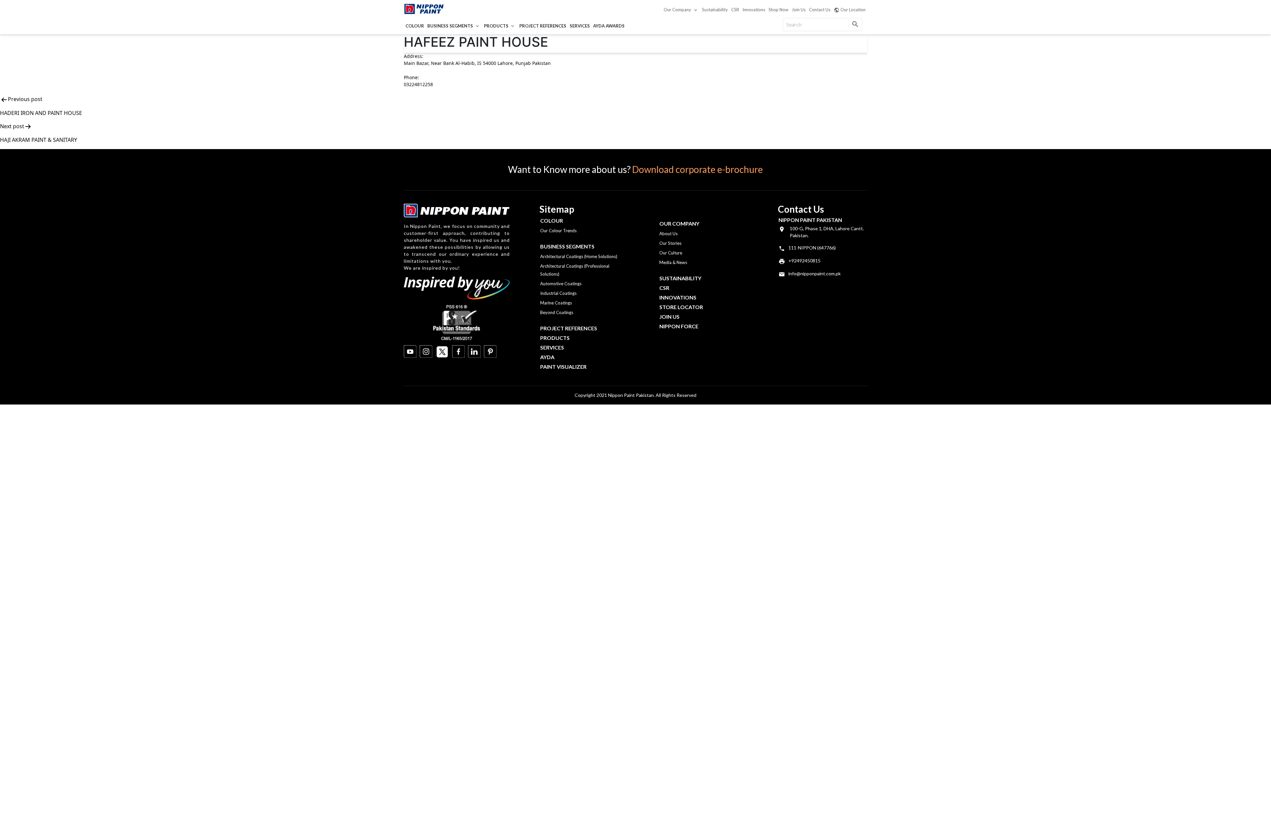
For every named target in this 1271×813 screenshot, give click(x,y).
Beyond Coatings (556, 312)
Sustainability (715, 9)
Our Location (853, 9)
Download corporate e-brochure (697, 169)
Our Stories (670, 243)
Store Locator (681, 307)
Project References (542, 25)
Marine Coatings (556, 302)
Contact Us (819, 9)
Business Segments (450, 25)
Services (580, 25)
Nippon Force (678, 326)
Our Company (677, 9)
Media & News (673, 262)
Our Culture (670, 252)
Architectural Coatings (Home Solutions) (578, 256)
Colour (414, 25)
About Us (668, 233)
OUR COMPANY (679, 223)
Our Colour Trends (558, 230)
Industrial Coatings (558, 293)
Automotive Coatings (561, 283)
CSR (735, 9)
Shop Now (778, 9)
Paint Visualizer (563, 366)
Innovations (753, 9)
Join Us (799, 9)
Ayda (547, 357)
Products (496, 25)
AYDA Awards (609, 25)
